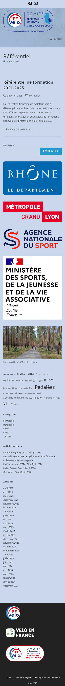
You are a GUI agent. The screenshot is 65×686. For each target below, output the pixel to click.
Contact (9, 677)
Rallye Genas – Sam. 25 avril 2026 (19, 468)
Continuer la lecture (19, 129)
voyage (57, 398)
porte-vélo (23, 388)
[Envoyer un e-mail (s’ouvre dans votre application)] (35, 3)
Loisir (6, 428)
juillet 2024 (8, 558)
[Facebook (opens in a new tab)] (30, 3)
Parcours (7, 388)
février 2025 (9, 531)
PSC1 (31, 388)
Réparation (30, 393)
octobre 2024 (9, 546)
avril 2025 (8, 523)
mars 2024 (8, 573)
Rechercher (8, 145)
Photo (15, 388)
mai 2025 (7, 519)
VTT (6, 403)
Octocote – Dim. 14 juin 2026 (17, 471)
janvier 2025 (9, 534)
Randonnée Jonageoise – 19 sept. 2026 (22, 452)
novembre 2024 (11, 542)
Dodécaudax (8, 380)
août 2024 (8, 554)
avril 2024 (8, 570)
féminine (19, 380)
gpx (41, 380)
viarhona (48, 398)
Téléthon (38, 397)
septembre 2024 (11, 550)
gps (35, 380)
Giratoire (28, 380)
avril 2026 (8, 492)
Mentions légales (24, 677)
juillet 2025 (8, 515)
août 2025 (8, 511)
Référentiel (14, 61)
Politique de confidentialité (47, 677)
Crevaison (46, 374)
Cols (38, 374)
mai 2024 (7, 566)
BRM (30, 373)
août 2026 (8, 487)
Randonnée (8, 393)
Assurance (9, 374)
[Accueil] (4, 61)
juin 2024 (7, 562)
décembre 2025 (10, 499)
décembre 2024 (10, 538)
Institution (8, 424)
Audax (20, 374)
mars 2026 (8, 495)
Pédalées (45, 387)
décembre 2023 (10, 585)
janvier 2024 (9, 581)
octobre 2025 (9, 507)
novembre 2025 (11, 503)
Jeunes (49, 380)
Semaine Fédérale (13, 397)
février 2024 (9, 577)
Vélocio (14, 404)
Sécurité (7, 436)
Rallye (6, 432)
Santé (38, 393)
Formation (34, 95)
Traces (28, 397)
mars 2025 (8, 527)
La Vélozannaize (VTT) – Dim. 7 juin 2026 (22, 464)
